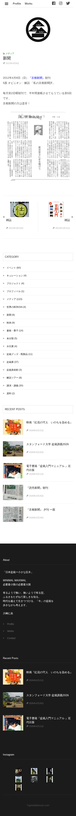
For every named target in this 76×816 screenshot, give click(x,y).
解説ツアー (12, 377)
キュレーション (15, 275)
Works (28, 3)
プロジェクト (14, 283)
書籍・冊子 (12, 330)
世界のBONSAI (14, 307)
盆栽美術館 (12, 370)
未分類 (10, 338)
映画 (9, 322)
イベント (11, 267)
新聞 (9, 315)
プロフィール (14, 291)
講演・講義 (12, 385)
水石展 (10, 346)
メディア (10, 53)
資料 (9, 393)
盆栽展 (10, 362)
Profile (17, 3)
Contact (11, 638)
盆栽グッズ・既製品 (17, 354)
